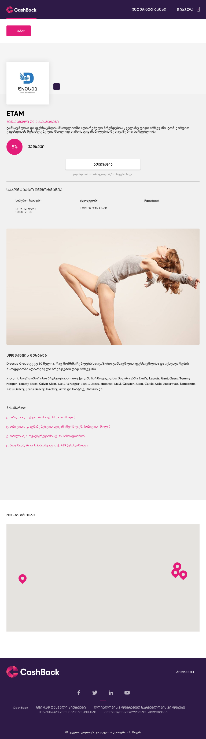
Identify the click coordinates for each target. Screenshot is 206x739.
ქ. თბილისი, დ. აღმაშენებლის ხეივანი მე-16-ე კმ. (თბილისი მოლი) (58, 426)
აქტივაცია (103, 164)
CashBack (20, 708)
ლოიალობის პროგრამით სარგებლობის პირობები (139, 708)
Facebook (151, 201)
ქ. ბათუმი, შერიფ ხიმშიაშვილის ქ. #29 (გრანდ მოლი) (47, 445)
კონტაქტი (185, 672)
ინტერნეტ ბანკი (149, 9)
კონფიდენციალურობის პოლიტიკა (136, 712)
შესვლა (185, 10)
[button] (175, 573)
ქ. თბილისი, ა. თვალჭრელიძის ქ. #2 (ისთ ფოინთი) (46, 436)
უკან (21, 31)
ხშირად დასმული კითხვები (61, 708)
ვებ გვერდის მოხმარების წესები (67, 712)
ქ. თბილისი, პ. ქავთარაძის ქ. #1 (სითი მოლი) (40, 417)
